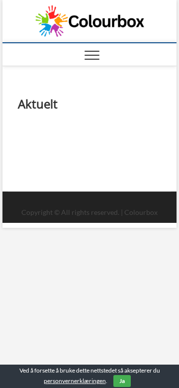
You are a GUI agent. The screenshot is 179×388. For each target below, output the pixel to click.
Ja (122, 381)
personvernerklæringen (75, 381)
